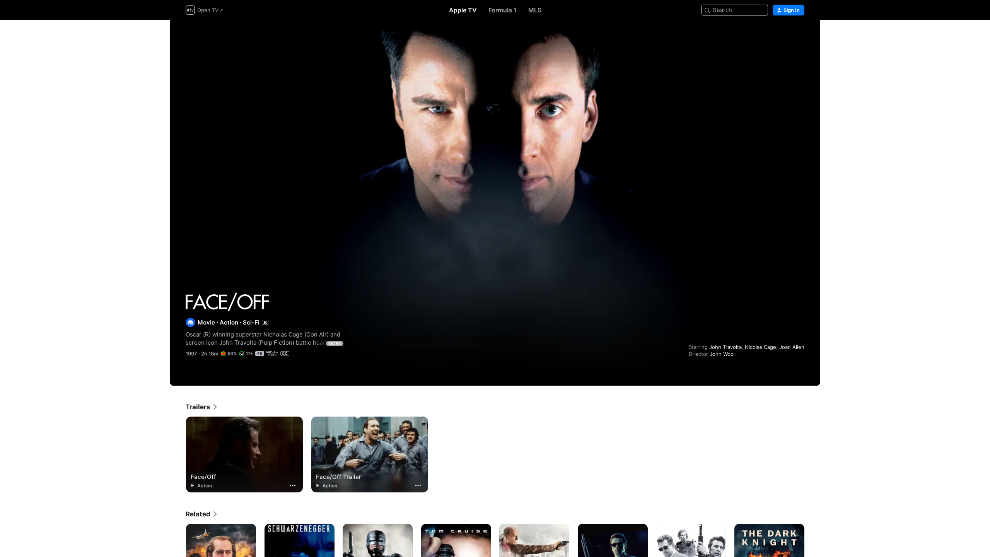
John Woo (722, 354)
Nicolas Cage (760, 347)
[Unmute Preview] (799, 35)
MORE (334, 343)
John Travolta (725, 347)
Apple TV (463, 10)
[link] (202, 407)
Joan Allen (791, 347)
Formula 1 (502, 10)
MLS (534, 10)
